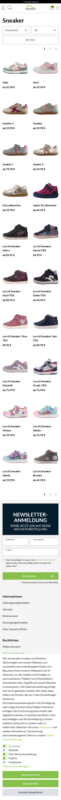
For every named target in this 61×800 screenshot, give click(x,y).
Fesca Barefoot (12, 205)
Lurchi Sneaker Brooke (42, 473)
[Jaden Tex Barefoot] (45, 190)
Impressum (45, 727)
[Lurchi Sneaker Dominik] (15, 366)
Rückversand (10, 615)
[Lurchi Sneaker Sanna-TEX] (45, 231)
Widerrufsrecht (12, 646)
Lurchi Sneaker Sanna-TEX (42, 248)
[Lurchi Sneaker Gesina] (15, 411)
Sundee (37, 123)
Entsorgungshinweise (15, 622)
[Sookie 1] (15, 149)
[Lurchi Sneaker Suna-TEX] (15, 276)
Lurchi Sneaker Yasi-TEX (45, 338)
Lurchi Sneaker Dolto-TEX (42, 293)
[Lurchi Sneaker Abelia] (45, 411)
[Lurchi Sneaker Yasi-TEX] (45, 321)
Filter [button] (32, 39)
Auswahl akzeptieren (30, 792)
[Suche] (9, 8)
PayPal (13, 758)
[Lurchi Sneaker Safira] (15, 231)
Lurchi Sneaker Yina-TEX (15, 338)
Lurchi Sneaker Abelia (42, 428)
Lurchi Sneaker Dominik (12, 383)
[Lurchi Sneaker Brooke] (45, 456)
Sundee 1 (8, 123)
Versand (7, 609)
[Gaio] (15, 67)
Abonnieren (29, 575)
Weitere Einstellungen (15, 766)
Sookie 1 (8, 164)
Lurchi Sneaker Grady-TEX (42, 383)
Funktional (15, 762)
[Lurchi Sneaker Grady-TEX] (45, 366)
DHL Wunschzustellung (22, 754)
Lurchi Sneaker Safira (12, 248)
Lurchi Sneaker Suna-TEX (12, 293)
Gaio (5, 82)
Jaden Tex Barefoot (44, 205)
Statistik (13, 750)
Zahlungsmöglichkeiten (16, 602)
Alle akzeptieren (30, 774)
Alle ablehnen (30, 783)
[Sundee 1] (15, 108)
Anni (36, 82)
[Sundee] (45, 108)
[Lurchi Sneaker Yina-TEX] (15, 321)
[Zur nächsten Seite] (55, 48)
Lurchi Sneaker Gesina (12, 428)
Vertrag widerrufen (14, 653)
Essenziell (14, 746)
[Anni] (45, 67)
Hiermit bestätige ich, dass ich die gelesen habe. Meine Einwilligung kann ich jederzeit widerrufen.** (30, 563)
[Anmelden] (3, 8)
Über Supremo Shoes (15, 629)
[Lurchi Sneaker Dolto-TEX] (45, 276)
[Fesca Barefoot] (15, 190)
